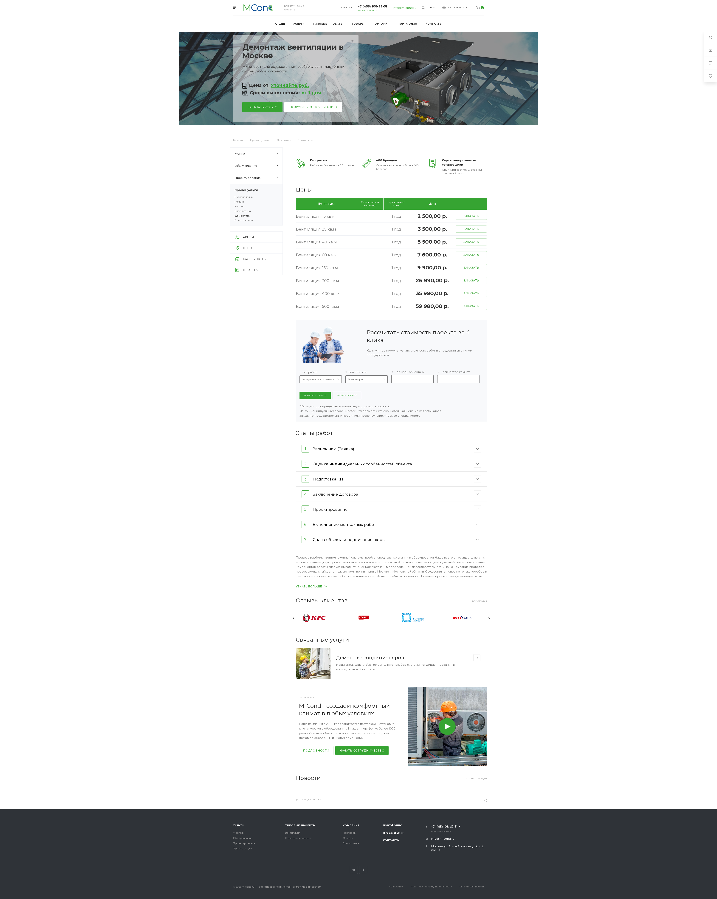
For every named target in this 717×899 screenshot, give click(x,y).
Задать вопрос (347, 395)
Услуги (238, 825)
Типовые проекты (300, 825)
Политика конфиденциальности (431, 887)
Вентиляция (292, 832)
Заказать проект (315, 395)
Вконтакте (354, 870)
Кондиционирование (298, 837)
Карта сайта (396, 887)
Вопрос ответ (352, 843)
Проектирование (248, 178)
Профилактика (244, 220)
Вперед (489, 618)
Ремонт (239, 201)
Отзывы (348, 837)
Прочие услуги (246, 190)
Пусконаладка (244, 196)
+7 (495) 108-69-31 (372, 6)
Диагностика (243, 210)
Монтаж (240, 153)
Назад (293, 618)
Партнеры (349, 832)
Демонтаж (242, 215)
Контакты (391, 840)
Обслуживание (246, 165)
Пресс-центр (393, 832)
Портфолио (393, 825)
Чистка (239, 206)
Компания (351, 825)
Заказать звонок (367, 10)
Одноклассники (363, 870)
